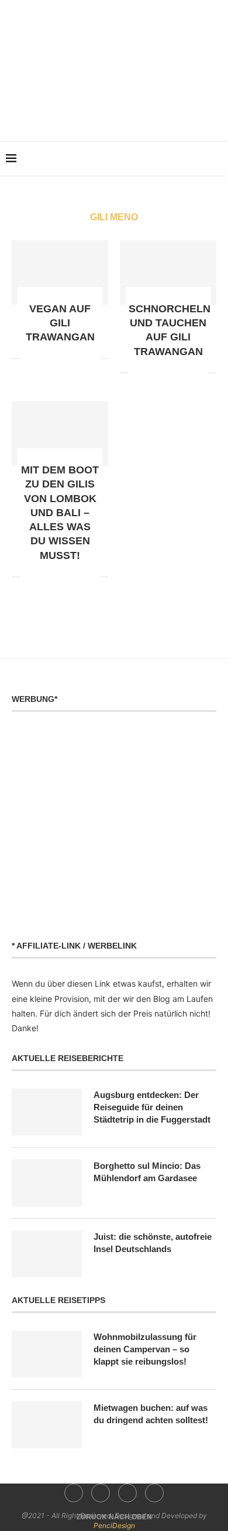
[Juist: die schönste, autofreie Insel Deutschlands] (47, 1253)
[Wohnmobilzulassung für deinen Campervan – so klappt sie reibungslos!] (47, 1354)
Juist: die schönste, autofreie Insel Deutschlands (153, 1243)
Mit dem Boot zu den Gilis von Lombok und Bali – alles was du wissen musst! (60, 512)
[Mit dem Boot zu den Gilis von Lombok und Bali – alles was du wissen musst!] (60, 433)
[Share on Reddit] (42, 359)
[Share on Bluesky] (91, 359)
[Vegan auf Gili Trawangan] (60, 272)
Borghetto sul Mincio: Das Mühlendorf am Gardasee (147, 1172)
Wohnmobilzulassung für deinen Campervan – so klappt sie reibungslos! (145, 1349)
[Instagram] (106, 114)
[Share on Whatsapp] (54, 359)
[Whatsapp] (139, 114)
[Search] (216, 159)
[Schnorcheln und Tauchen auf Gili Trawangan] (168, 272)
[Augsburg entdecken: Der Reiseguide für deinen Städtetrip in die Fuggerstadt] (47, 1112)
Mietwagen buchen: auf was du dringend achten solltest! (151, 1414)
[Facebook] (90, 114)
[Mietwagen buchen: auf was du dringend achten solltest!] (47, 1425)
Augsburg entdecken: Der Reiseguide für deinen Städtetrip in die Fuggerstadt (152, 1107)
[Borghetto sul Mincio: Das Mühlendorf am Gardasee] (47, 1183)
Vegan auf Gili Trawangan (60, 323)
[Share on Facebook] (29, 359)
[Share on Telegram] (66, 359)
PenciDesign (114, 1525)
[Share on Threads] (78, 359)
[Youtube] (122, 114)
